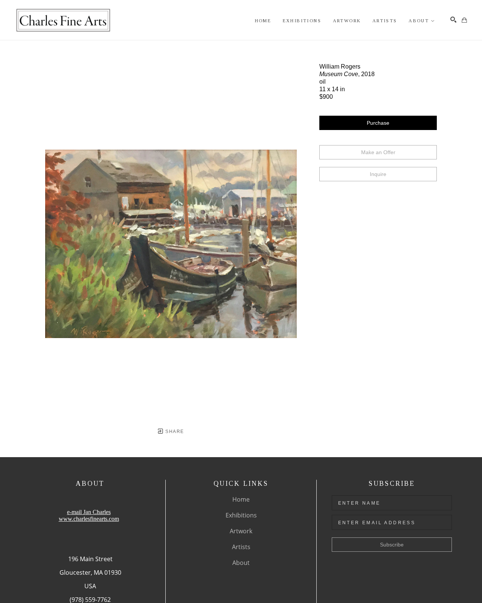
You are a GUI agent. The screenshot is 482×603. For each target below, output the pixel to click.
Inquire (378, 174)
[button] (422, 21)
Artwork (241, 531)
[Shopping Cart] (464, 20)
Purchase (378, 123)
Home (241, 499)
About (241, 563)
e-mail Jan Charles (89, 512)
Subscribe (392, 545)
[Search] (453, 20)
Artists (241, 547)
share (174, 431)
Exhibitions (241, 515)
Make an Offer (378, 152)
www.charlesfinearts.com (89, 519)
